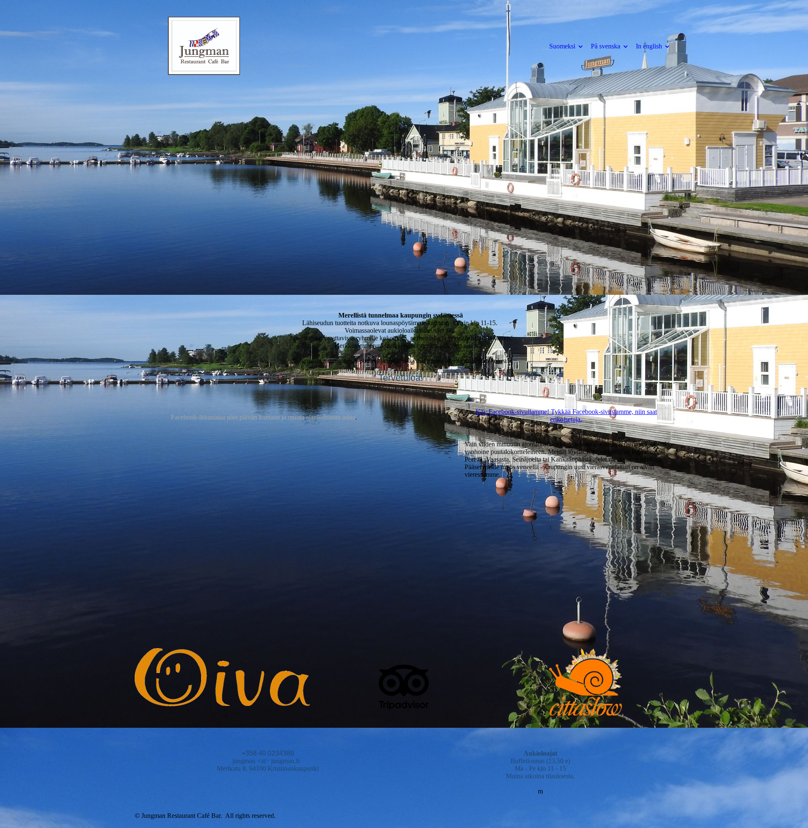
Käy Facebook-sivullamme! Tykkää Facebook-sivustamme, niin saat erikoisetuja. (566, 415)
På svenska (605, 46)
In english (649, 46)
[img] (204, 46)
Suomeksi (562, 46)
